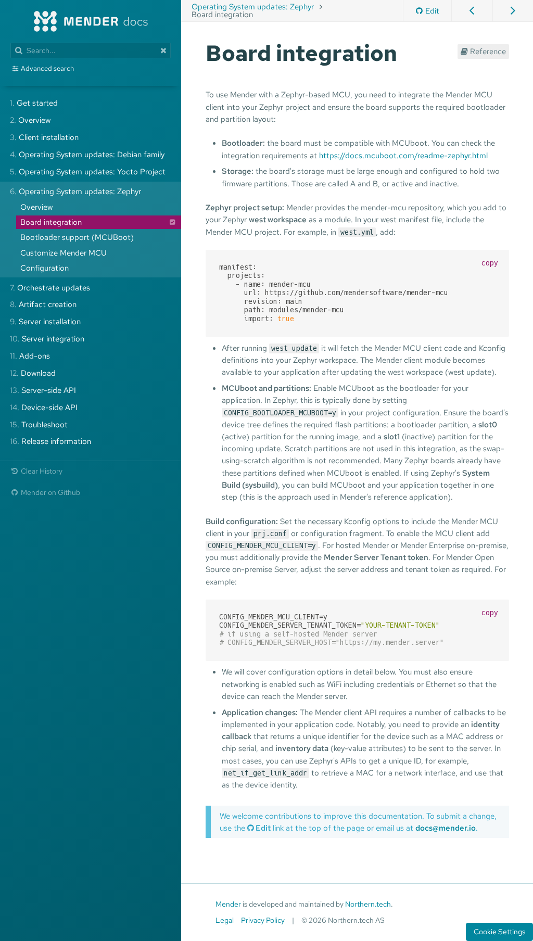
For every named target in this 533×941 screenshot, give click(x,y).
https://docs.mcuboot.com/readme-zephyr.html (403, 155)
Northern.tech (368, 904)
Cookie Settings (499, 931)
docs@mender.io (445, 827)
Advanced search (47, 68)
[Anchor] (408, 51)
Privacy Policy (263, 920)
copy (489, 263)
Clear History (40, 471)
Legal (224, 920)
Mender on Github (49, 492)
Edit (432, 10)
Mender (228, 904)
